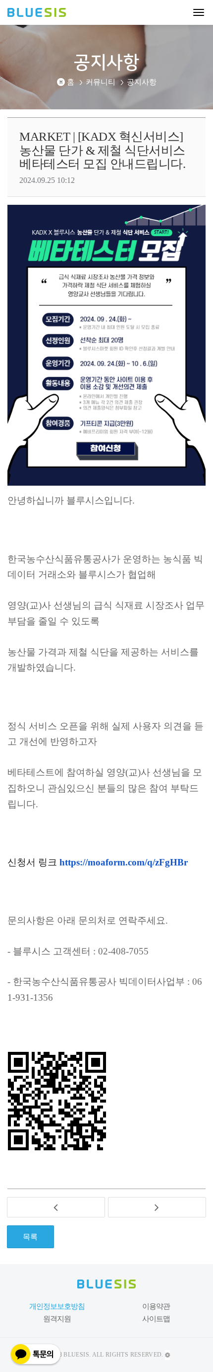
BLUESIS (43, 13)
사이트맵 (156, 1318)
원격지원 (57, 1318)
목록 (30, 1236)
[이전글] (56, 1207)
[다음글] (157, 1207)
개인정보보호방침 (57, 1306)
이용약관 (156, 1306)
